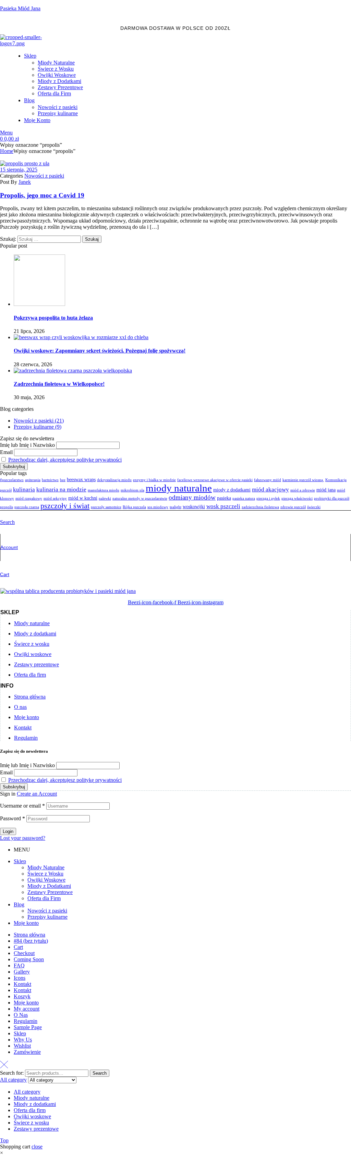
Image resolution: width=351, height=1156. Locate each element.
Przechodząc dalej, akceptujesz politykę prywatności (65, 460)
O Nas (21, 1015)
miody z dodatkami (232, 489)
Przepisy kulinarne (47, 917)
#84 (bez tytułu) (31, 941)
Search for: (12, 1073)
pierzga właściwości (297, 498)
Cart (4, 574)
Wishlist (22, 1046)
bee (62, 480)
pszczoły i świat (64, 505)
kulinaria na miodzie (61, 489)
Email (6, 452)
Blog (19, 904)
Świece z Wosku (45, 874)
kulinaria (24, 489)
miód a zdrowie (302, 490)
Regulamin (25, 1021)
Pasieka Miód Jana (20, 8)
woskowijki (194, 506)
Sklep (20, 861)
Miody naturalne (31, 1098)
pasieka (224, 498)
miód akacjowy (270, 489)
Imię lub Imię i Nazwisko (27, 445)
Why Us (23, 1039)
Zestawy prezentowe (36, 1129)
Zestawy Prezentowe (50, 892)
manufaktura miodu (103, 490)
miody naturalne (179, 487)
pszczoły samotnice (106, 507)
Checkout (24, 953)
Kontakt (22, 984)
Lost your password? (22, 838)
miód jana (326, 489)
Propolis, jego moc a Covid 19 (42, 195)
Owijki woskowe (32, 1116)
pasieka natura (243, 498)
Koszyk (22, 996)
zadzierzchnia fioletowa (260, 507)
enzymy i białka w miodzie (154, 480)
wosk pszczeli (223, 506)
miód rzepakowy (28, 498)
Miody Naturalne (45, 867)
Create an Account (37, 794)
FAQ (19, 965)
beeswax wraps (81, 479)
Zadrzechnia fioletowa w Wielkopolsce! (59, 384)
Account (9, 547)
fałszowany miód (267, 480)
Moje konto (26, 923)
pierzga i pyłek (268, 498)
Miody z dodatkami (35, 1104)
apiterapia (32, 480)
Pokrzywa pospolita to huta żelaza (53, 318)
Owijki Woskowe (46, 880)
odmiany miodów (192, 497)
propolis (6, 507)
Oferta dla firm (30, 1110)
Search (100, 1073)
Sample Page (28, 1027)
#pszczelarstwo (12, 480)
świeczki (313, 507)
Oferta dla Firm (44, 898)
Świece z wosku (31, 1122)
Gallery (22, 972)
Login (8, 831)
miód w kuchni (82, 498)
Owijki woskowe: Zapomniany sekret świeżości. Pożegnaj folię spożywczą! (99, 351)
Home (6, 151)
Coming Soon (29, 959)
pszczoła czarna (26, 507)
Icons (19, 978)
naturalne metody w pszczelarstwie (139, 498)
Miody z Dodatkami (49, 886)
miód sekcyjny (55, 498)
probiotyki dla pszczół (331, 498)
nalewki (105, 498)
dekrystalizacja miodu (114, 480)
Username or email (22, 806)
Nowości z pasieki (44, 176)
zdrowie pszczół (293, 507)
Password (12, 818)
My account (26, 1009)
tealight (175, 507)
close (37, 1146)
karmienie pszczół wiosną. (303, 480)
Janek (25, 182)
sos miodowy (157, 507)
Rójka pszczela (134, 507)
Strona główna (29, 935)
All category (27, 1092)
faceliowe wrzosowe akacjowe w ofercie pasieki (215, 480)
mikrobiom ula (132, 490)
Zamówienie (27, 1052)
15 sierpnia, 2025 (18, 169)
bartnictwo (50, 480)
